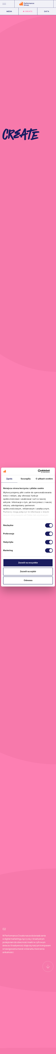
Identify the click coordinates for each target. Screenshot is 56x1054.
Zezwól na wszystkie (28, 562)
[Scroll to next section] (48, 966)
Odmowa (28, 580)
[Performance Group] (26, 4)
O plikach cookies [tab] (44, 479)
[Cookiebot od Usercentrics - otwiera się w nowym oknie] (41, 471)
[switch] (49, 534)
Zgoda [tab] (9, 479)
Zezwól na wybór (28, 571)
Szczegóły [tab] (26, 479)
